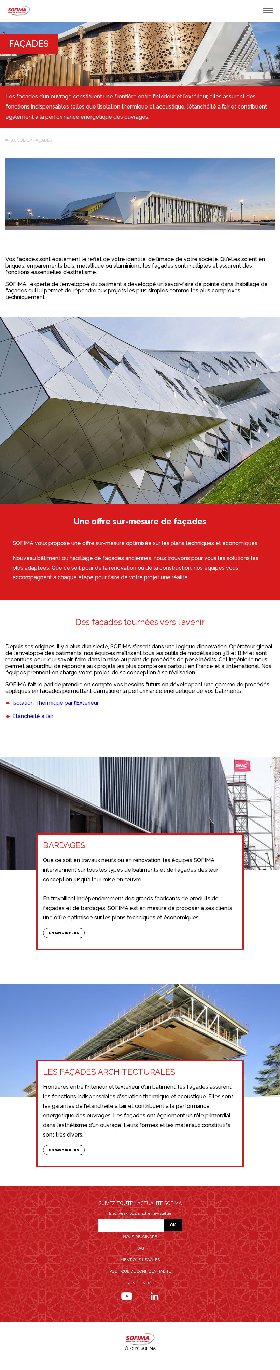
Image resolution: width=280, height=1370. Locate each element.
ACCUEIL (20, 140)
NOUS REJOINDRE (140, 1236)
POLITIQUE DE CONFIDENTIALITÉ (140, 1271)
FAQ (140, 1248)
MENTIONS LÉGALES (140, 1259)
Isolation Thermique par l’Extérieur (55, 703)
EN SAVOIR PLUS (64, 933)
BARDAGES (64, 845)
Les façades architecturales (109, 1072)
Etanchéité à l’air (32, 716)
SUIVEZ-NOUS (140, 1283)
